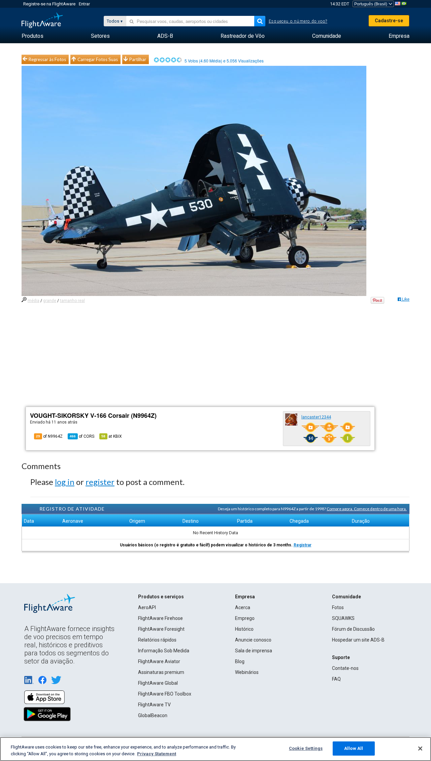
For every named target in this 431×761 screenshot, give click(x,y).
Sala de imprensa (253, 650)
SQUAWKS (343, 618)
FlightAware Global (158, 683)
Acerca (242, 607)
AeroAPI (147, 607)
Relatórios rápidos (157, 640)
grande (49, 300)
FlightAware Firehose (160, 618)
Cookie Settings (306, 748)
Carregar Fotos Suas (97, 59)
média (33, 300)
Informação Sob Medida (163, 650)
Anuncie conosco (253, 640)
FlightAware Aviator (159, 661)
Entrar (84, 3)
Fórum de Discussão (353, 629)
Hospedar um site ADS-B (358, 640)
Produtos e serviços (161, 596)
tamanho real (72, 300)
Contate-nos (345, 668)
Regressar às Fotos (47, 59)
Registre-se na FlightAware (49, 3)
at (111, 436)
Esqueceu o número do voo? (298, 21)
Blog (239, 661)
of (82, 436)
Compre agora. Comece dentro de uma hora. (367, 508)
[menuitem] (32, 36)
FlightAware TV (154, 704)
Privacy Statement (156, 753)
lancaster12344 (316, 417)
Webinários (247, 672)
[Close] (420, 748)
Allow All (353, 748)
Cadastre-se (389, 20)
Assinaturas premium (161, 672)
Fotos (338, 607)
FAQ (336, 679)
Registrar (302, 545)
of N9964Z (49, 436)
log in (64, 482)
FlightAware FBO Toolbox (164, 694)
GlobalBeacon (152, 715)
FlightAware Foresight (161, 629)
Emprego (245, 618)
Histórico (244, 629)
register (100, 482)
